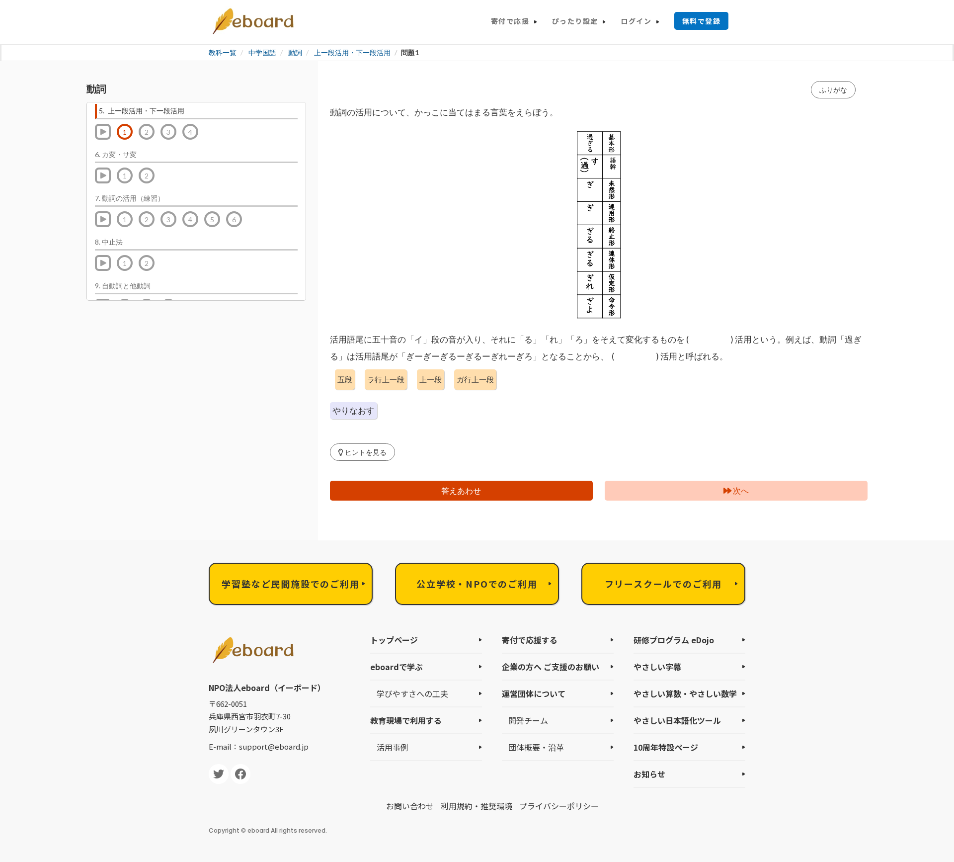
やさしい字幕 (657, 667)
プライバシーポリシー (559, 806)
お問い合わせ (410, 806)
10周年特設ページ (666, 747)
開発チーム (528, 720)
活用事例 (392, 747)
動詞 (295, 52)
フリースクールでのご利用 (663, 583)
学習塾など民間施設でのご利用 (290, 583)
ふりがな (833, 90)
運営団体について (533, 693)
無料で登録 (701, 21)
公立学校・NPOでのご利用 (476, 583)
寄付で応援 (510, 21)
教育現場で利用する (406, 720)
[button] (362, 452)
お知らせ (649, 774)
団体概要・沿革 (536, 747)
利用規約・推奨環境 (476, 806)
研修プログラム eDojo (674, 640)
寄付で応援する (529, 640)
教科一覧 (223, 52)
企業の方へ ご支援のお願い (550, 667)
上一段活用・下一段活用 (352, 52)
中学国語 (262, 52)
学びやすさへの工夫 (412, 693)
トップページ (394, 640)
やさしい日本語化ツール (677, 720)
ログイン (636, 21)
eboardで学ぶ (396, 667)
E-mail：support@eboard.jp (259, 746)
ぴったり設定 (575, 21)
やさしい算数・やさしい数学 (685, 693)
